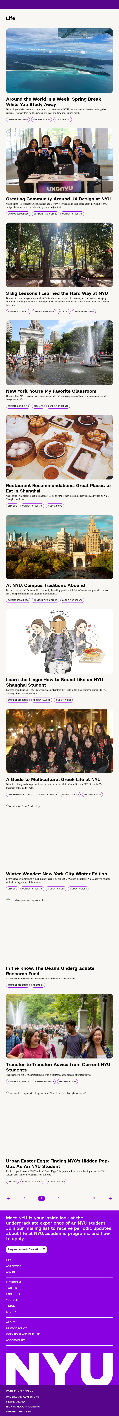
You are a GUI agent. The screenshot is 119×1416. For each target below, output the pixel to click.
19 (94, 1198)
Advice (11, 1272)
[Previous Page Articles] (8, 1198)
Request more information (24, 1249)
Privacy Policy (16, 1328)
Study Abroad (62, 119)
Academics (13, 1266)
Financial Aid (15, 1402)
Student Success (18, 1411)
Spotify (11, 1312)
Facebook (13, 1294)
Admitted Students (18, 311)
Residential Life (42, 700)
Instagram (13, 1282)
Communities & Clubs (45, 214)
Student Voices (41, 119)
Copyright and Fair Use (23, 1334)
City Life (64, 311)
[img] (59, 60)
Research (38, 985)
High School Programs (23, 1406)
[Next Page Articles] (110, 1198)
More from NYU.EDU (19, 1390)
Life (8, 1260)
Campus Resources (18, 214)
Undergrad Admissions (22, 1397)
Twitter (11, 1288)
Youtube (12, 1300)
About (10, 1322)
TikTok (10, 1306)
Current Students (18, 119)
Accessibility (15, 1340)
